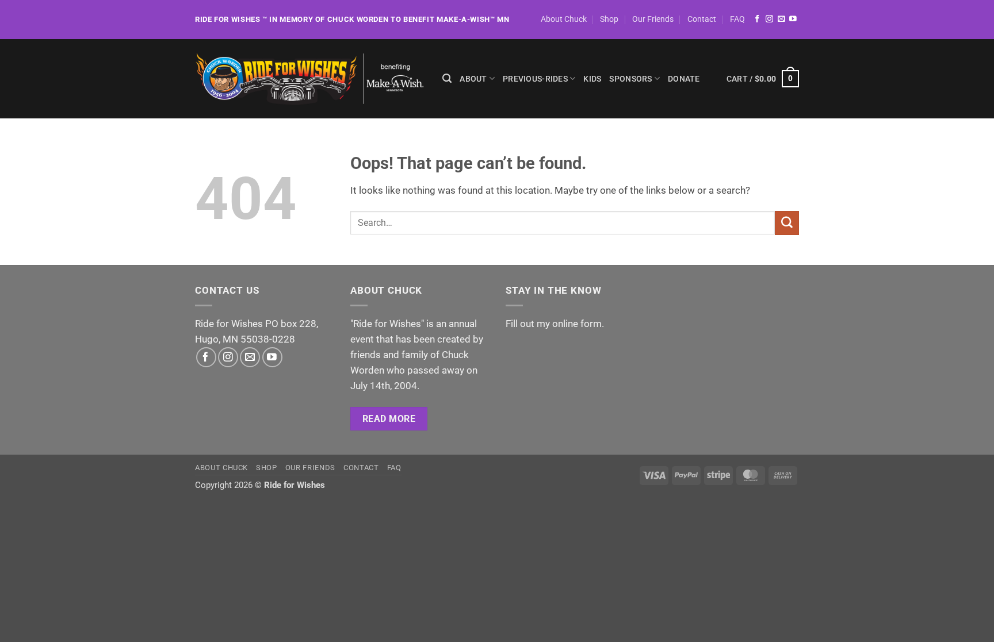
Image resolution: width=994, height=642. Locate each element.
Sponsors (630, 78)
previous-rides (535, 78)
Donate (684, 78)
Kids (592, 78)
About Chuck (564, 19)
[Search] (447, 78)
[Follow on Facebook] (757, 19)
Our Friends (653, 19)
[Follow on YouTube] (793, 19)
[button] (763, 78)
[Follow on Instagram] (769, 19)
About (473, 78)
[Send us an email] (781, 19)
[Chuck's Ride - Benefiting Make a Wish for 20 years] (310, 78)
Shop (609, 19)
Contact (701, 19)
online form (577, 323)
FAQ (737, 19)
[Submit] (787, 222)
